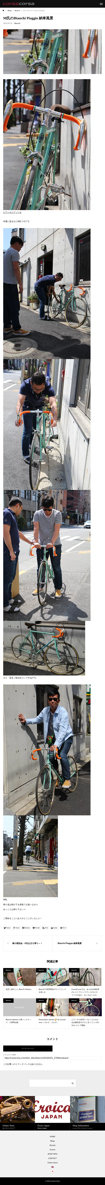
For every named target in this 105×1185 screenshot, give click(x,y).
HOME (52, 1136)
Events (52, 1149)
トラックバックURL (9, 1054)
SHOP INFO (52, 1154)
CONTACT (52, 1158)
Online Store (53, 1163)
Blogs (52, 1141)
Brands (52, 1145)
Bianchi (17, 23)
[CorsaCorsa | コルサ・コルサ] (18, 4)
